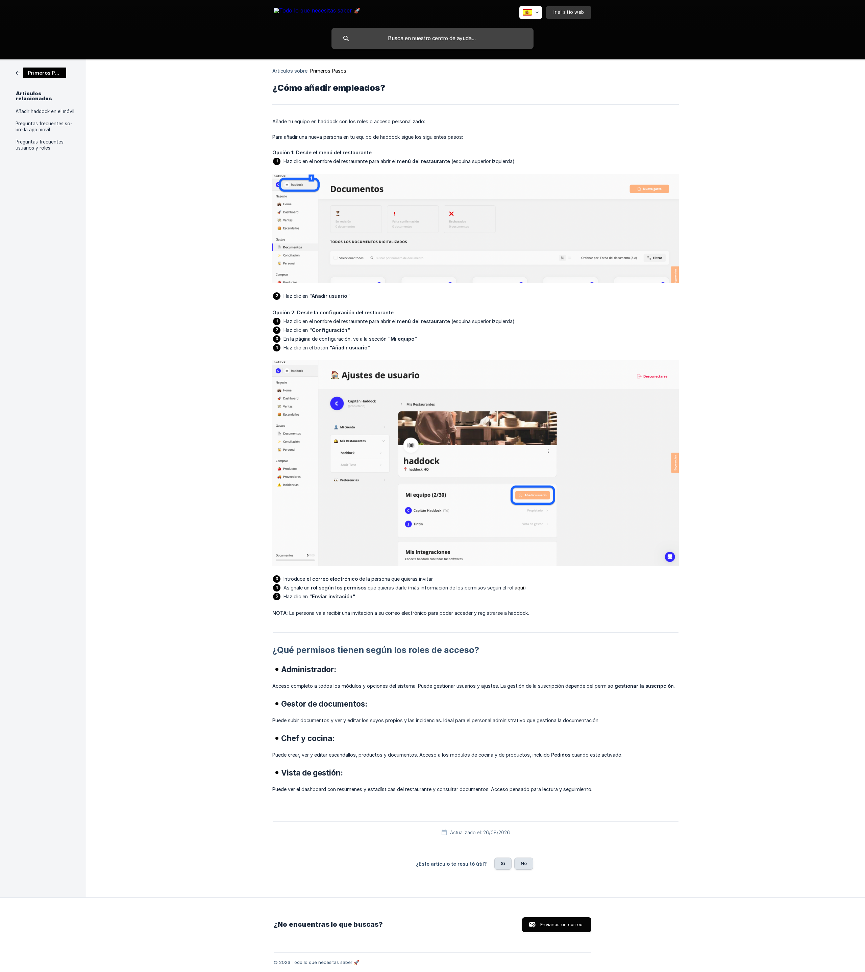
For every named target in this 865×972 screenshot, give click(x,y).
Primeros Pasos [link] (328, 71)
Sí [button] (503, 863)
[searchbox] (432, 38)
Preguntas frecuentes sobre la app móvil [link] (44, 126)
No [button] (524, 863)
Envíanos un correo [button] (561, 924)
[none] (317, 11)
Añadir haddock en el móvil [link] (45, 111)
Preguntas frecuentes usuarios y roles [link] (40, 145)
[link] (41, 72)
